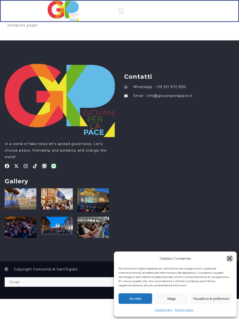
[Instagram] (25, 166)
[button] (229, 258)
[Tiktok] (35, 166)
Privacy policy (184, 310)
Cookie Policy (163, 310)
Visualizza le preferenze (211, 299)
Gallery (16, 181)
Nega (171, 299)
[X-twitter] (16, 166)
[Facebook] (7, 166)
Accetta (135, 299)
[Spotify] (53, 166)
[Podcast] (44, 166)
